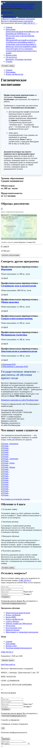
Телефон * (28, 594)
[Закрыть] (36, 23)
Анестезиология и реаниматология (19, 351)
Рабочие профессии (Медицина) (19, 623)
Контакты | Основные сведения (18, 59)
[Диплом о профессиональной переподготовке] (2, 209)
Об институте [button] (11, 57)
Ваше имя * (28, 592)
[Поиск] (17, 17)
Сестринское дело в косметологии (18, 286)
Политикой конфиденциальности (14, 603)
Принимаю (5, 739)
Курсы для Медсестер (14, 619)
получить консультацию (10, 255)
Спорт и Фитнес (21, 36)
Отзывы (9, 61)
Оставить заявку (8, 66)
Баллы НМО (17, 34)
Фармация (6, 269)
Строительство (19, 46)
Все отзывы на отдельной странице (15, 499)
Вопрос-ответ (11, 55)
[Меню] (2, 17)
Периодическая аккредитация (18, 31)
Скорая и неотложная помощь (17, 318)
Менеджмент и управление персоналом (20, 43)
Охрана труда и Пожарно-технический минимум (19, 50)
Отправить (6, 597)
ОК (3, 728)
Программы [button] (10, 29)
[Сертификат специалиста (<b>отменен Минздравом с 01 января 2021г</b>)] (19, 239)
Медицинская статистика (14, 335)
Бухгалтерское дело (14, 628)
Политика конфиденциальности (19, 648)
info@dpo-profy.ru (8, 664)
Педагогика (20, 40)
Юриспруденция (16, 42)
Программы (10, 644)
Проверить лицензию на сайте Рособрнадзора (19, 400)
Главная (9, 27)
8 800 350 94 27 (28, 8)
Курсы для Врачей (13, 615)
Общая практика (10, 302)
